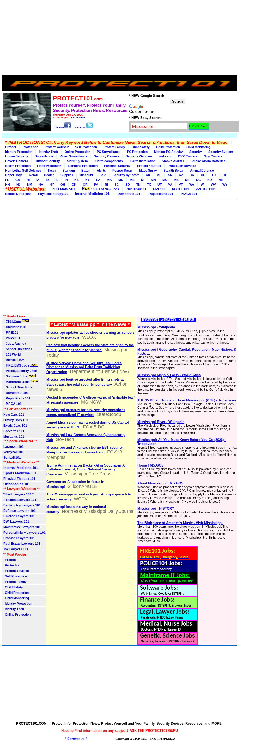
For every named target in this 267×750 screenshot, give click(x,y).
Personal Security (117, 166)
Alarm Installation (142, 161)
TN (138, 184)
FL (7, 180)
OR (85, 184)
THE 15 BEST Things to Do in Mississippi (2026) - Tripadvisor (186, 400)
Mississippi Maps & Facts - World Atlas (169, 375)
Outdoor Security (47, 161)
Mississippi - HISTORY (155, 508)
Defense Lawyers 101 (19, 511)
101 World (12, 354)
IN (66, 180)
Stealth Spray (173, 170)
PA (96, 184)
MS (176, 180)
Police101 (11, 338)
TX (149, 184)
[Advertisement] (119, 38)
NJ (18, 184)
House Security (16, 156)
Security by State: (126, 175)
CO (203, 175)
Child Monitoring (198, 147)
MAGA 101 (188, 194)
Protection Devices (182, 166)
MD (120, 180)
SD (127, 184)
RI (106, 184)
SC (116, 184)
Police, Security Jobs (20, 371)
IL (57, 180)
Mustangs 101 (13, 436)
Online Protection (77, 152)
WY (224, 184)
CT (214, 175)
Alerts (101, 170)
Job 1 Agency (14, 343)
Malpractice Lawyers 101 (22, 527)
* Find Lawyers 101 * (18, 494)
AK (148, 175)
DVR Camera (188, 156)
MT (187, 180)
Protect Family (114, 147)
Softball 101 (12, 457)
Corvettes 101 (14, 431)
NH (7, 184)
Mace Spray (148, 170)
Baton (85, 170)
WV (213, 184)
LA (98, 180)
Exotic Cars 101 (15, 425)
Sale (103, 175)
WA (191, 184)
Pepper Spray (122, 170)
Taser (52, 170)
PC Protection (137, 152)
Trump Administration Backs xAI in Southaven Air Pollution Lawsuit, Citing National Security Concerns (86, 469)
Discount (86, 175)
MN (153, 180)
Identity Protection (18, 152)
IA (37, 180)
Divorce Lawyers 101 (19, 516)
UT (159, 184)
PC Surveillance (108, 152)
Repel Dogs (13, 175)
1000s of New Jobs (104, 189)
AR (170, 175)
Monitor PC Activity (168, 152)
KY (87, 180)
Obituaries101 (136, 189)
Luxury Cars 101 (15, 420)
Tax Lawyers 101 (15, 549)
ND (209, 180)
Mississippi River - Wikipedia (160, 422)
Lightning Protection (83, 166)
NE (221, 180)
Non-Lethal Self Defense (23, 170)
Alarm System (77, 161)
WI (202, 184)
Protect (10, 147)
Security (195, 152)
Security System (220, 152)
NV (41, 184)
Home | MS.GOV (150, 465)
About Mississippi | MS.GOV (160, 483)
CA (192, 175)
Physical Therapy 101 (19, 479)
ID (47, 180)
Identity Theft (48, 152)
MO (164, 180)
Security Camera (106, 156)
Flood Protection (49, 166)
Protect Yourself (57, 147)
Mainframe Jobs (17, 382)
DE (225, 175)
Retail (33, 175)
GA (17, 180)
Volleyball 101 (13, 452)
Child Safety (141, 147)
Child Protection (168, 147)
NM (29, 184)
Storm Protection (18, 166)
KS (76, 180)
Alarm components (108, 161)
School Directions (18, 194)
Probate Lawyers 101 (19, 538)
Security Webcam (139, 156)
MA (109, 180)
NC (198, 180)
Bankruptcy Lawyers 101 (22, 505)
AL (159, 175)
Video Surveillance (73, 156)
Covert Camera (16, 161)
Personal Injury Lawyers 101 (24, 532)
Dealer (49, 175)
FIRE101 (159, 189)
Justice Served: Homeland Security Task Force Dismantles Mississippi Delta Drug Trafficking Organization (84, 367)
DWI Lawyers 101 (16, 522)
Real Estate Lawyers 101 (21, 543)
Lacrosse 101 (13, 447)
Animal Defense (202, 170)
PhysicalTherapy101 (53, 194)
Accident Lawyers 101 (20, 500)
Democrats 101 (128, 194)
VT (181, 184)
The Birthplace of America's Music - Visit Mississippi (180, 523)
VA (170, 184)
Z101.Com (12, 322)
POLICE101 (180, 189)
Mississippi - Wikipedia (156, 327)
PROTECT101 (206, 189)
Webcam (165, 156)
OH (62, 184)
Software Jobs (15, 376)
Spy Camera (213, 156)
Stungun (69, 170)
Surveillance (44, 156)
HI (28, 180)
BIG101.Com (14, 360)
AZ (181, 175)
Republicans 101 (160, 194)
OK (74, 184)
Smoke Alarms (173, 161)
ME (132, 180)
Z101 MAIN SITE (64, 189)
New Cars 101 (13, 415)
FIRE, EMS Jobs (16, 365)
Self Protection (86, 147)
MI (142, 180)
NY (52, 184)
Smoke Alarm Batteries (208, 161)
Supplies (66, 175)
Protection (30, 147)
